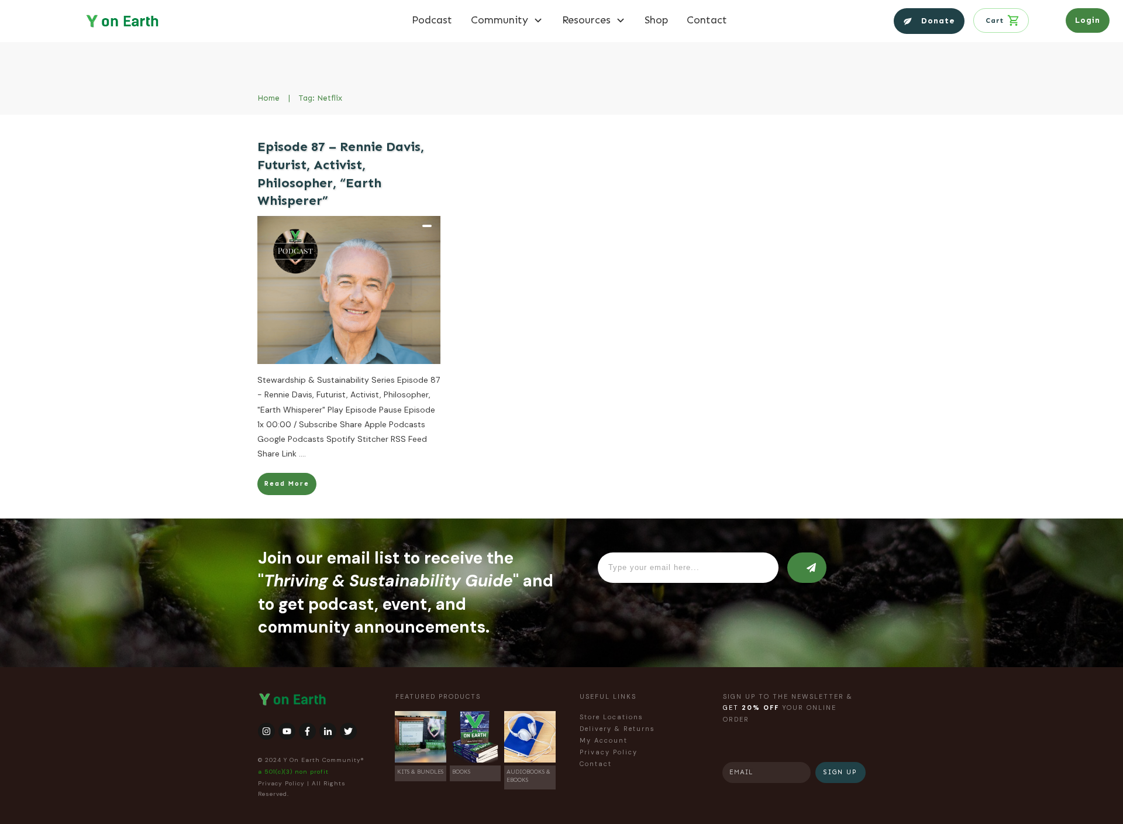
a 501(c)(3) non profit (293, 771)
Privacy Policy (281, 783)
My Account (604, 740)
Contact (596, 764)
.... (302, 453)
